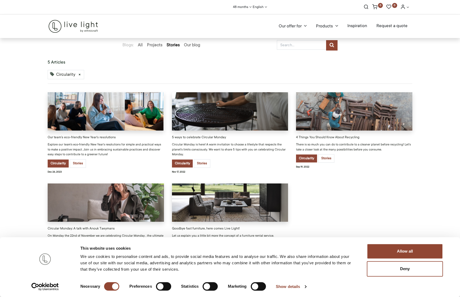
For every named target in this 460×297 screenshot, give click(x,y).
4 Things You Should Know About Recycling (327, 137)
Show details (288, 286)
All (140, 45)
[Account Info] (404, 7)
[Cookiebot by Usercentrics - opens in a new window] (45, 287)
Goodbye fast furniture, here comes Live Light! (206, 228)
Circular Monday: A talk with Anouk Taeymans (81, 228)
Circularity (58, 163)
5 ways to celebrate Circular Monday (199, 137)
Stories (78, 163)
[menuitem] (357, 26)
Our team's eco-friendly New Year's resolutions (82, 137)
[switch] (163, 286)
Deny (405, 268)
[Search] (366, 7)
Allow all (405, 251)
